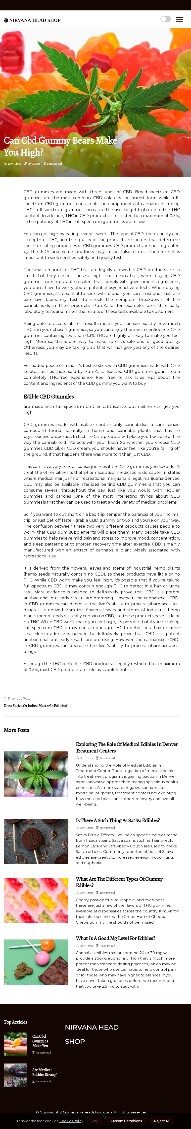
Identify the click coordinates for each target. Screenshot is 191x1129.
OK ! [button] (95, 1121)
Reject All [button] (161, 1121)
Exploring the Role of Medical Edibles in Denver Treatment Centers (127, 747)
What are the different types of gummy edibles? (119, 882)
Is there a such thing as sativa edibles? (118, 820)
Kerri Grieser (14, 164)
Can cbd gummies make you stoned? (40, 1041)
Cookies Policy (71, 1121)
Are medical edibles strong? (44, 1072)
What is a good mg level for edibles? (115, 938)
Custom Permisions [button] (126, 1121)
